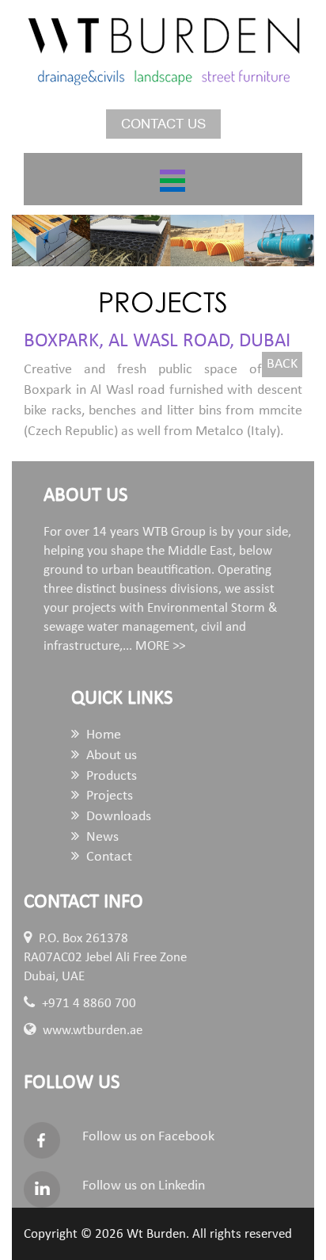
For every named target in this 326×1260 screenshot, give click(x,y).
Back (282, 364)
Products (110, 776)
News (101, 837)
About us (110, 755)
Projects (108, 796)
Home (102, 735)
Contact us (163, 124)
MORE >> (160, 646)
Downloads (117, 816)
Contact (107, 857)
